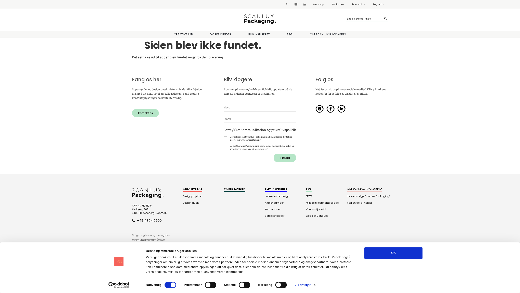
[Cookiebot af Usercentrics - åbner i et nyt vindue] (119, 285)
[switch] (210, 285)
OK (393, 253)
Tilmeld (285, 158)
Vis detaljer (303, 285)
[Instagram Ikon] (319, 109)
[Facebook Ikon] (330, 109)
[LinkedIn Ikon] (341, 109)
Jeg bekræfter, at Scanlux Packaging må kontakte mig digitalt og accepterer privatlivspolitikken (261, 138)
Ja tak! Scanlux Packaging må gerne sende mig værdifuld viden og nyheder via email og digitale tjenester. (262, 147)
